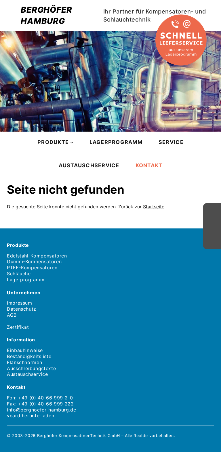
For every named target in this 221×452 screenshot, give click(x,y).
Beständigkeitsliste (29, 356)
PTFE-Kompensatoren (32, 267)
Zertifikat (18, 327)
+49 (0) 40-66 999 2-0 (45, 398)
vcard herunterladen (30, 415)
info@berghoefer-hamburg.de (41, 410)
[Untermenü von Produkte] (71, 142)
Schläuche (19, 273)
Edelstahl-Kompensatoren (37, 256)
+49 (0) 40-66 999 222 (46, 404)
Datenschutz (21, 309)
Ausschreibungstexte (31, 368)
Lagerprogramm (25, 279)
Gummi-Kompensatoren (34, 261)
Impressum (19, 303)
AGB (12, 315)
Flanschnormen (24, 362)
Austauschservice (27, 374)
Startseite (153, 206)
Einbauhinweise (25, 350)
